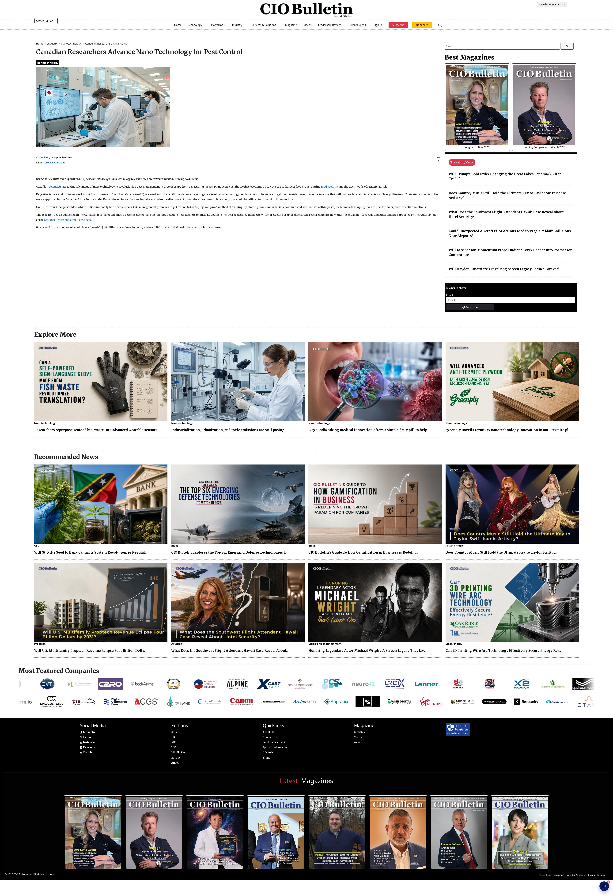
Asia (174, 732)
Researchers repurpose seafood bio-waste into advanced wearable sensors (95, 430)
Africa (175, 762)
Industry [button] (237, 25)
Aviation (176, 644)
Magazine (291, 25)
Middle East (179, 752)
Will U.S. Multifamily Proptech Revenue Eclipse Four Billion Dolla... (90, 651)
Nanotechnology (71, 43)
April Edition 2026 (518, 831)
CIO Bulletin (42, 157)
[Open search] (440, 25)
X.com (86, 737)
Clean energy (454, 644)
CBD (36, 545)
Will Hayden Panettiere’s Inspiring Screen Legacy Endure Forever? (504, 269)
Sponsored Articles (275, 747)
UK (173, 737)
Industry (52, 43)
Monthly (359, 732)
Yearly (358, 737)
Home (178, 25)
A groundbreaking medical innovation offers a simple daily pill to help (367, 430)
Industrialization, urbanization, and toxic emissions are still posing (227, 430)
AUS (173, 742)
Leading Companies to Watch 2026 (544, 147)
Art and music (454, 545)
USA (173, 747)
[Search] (567, 46)
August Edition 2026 (477, 147)
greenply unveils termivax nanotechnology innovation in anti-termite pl (507, 430)
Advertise (269, 752)
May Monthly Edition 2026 (396, 831)
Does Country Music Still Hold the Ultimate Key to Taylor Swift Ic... (501, 552)
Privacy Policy (545, 874)
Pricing (591, 874)
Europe (176, 757)
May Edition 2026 (457, 831)
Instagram (89, 742)
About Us (268, 732)
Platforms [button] (217, 25)
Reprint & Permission (576, 874)
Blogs (174, 545)
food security (329, 186)
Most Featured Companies (58, 671)
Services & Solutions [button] (264, 25)
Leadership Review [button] (329, 25)
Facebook (88, 747)
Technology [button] (195, 25)
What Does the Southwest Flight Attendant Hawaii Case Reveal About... (229, 651)
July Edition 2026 (214, 831)
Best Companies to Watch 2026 (275, 831)
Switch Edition (45, 21)
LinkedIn (88, 732)
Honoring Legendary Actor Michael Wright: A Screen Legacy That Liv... (367, 651)
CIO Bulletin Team (55, 162)
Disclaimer (559, 874)
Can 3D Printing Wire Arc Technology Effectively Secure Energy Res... (503, 651)
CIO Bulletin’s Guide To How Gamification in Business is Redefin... (363, 552)
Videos (307, 25)
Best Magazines (469, 57)
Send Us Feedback (274, 742)
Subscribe (471, 307)
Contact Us (270, 737)
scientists (55, 186)
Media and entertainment (324, 644)
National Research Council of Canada (68, 219)
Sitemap (601, 874)
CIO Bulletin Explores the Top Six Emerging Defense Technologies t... (229, 552)
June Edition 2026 (335, 831)
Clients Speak (358, 25)
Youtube (87, 752)
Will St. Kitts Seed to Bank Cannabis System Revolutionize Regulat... (90, 552)
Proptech (40, 644)
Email (449, 295)
